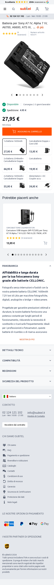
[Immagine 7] (37, 95)
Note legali (12, 502)
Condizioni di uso (15, 476)
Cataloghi (11, 466)
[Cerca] (13, 9)
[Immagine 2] (20, 95)
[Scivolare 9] (35, 254)
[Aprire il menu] (5, 8)
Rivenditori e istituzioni (17, 460)
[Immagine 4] (27, 95)
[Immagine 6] (34, 95)
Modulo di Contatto (36, 416)
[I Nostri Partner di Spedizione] (7, 546)
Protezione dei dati (15, 497)
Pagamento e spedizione (18, 455)
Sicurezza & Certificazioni (19, 492)
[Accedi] (37, 9)
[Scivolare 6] (27, 254)
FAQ (9, 450)
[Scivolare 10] (38, 254)
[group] (9, 33)
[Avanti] (42, 95)
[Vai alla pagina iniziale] (25, 8)
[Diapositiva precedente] (8, 254)
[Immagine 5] (30, 95)
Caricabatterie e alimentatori (20, 228)
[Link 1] (27, 216)
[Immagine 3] (23, 95)
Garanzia (11, 486)
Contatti (11, 471)
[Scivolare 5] (24, 254)
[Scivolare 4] (21, 254)
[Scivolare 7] (30, 254)
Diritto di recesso (15, 481)
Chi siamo (11, 445)
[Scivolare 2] (15, 254)
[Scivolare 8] (32, 254)
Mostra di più (27, 339)
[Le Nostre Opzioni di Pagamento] (8, 523)
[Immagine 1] (16, 95)
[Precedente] (12, 95)
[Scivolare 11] (41, 254)
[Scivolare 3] (18, 254)
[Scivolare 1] (12, 254)
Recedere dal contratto (15, 425)
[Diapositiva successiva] (46, 254)
